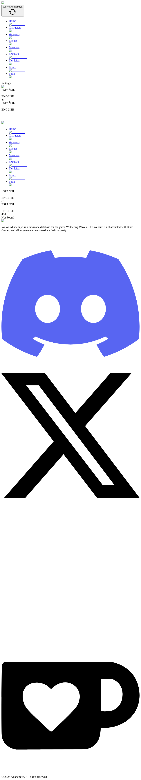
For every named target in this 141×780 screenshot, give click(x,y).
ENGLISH (7, 96)
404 (3, 214)
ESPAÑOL (8, 89)
